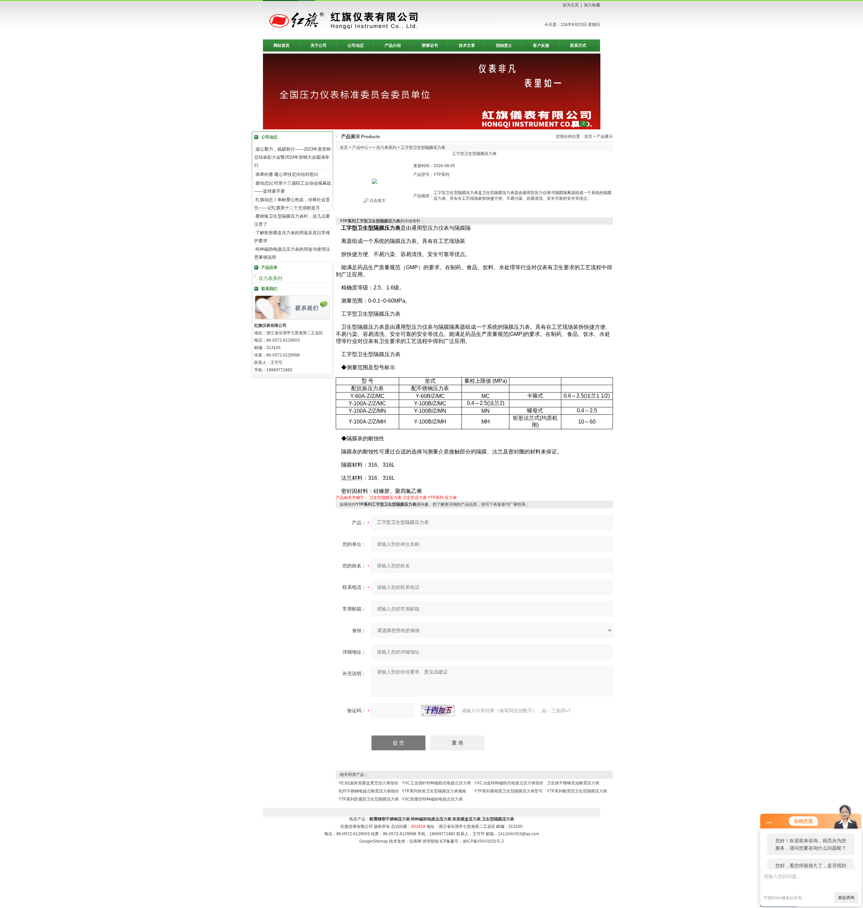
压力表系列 (270, 278)
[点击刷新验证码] (438, 710)
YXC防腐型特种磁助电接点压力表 (432, 799)
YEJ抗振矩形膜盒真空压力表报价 (368, 783)
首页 (588, 136)
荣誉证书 (430, 45)
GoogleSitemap (373, 841)
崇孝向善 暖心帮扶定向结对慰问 (287, 174)
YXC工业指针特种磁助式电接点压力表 (436, 783)
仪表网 (415, 841)
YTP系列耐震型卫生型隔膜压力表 (577, 791)
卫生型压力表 (415, 497)
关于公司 (318, 45)
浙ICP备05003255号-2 (483, 841)
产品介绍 (393, 45)
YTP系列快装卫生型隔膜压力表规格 (434, 791)
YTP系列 (436, 497)
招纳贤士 (504, 45)
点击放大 (377, 200)
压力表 (451, 497)
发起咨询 (846, 897)
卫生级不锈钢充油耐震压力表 (573, 783)
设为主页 (571, 5)
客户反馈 (541, 45)
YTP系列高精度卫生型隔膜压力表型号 (508, 791)
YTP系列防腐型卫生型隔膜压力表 (368, 799)
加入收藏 (592, 5)
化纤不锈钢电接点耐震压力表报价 (368, 791)
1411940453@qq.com (518, 834)
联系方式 (578, 45)
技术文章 (467, 45)
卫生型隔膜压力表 (385, 497)
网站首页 (281, 45)
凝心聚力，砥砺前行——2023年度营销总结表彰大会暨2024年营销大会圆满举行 (292, 157)
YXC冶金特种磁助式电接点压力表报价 (508, 783)
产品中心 (360, 147)
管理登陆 (430, 841)
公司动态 (356, 45)
